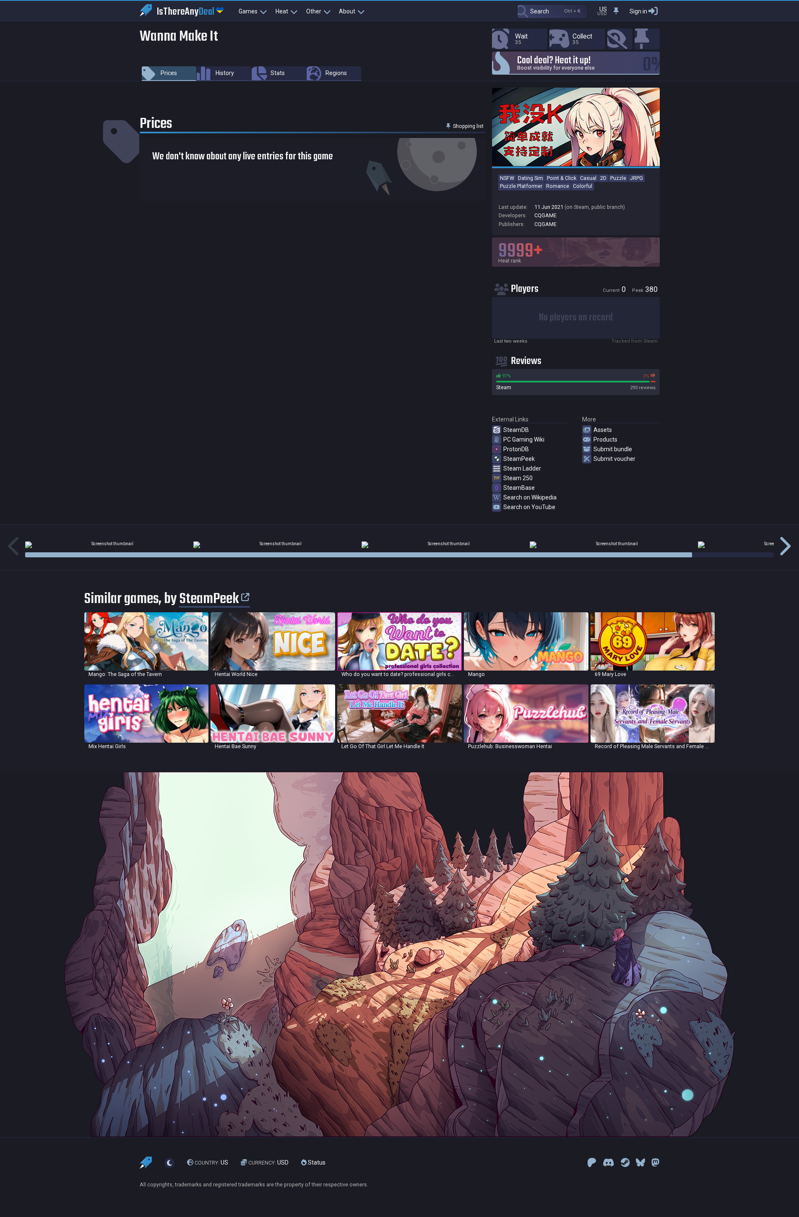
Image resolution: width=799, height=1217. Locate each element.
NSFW (507, 178)
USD (268, 1162)
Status (316, 1162)
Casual (588, 178)
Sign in (638, 11)
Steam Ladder (522, 468)
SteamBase (519, 487)
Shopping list (468, 126)
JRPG (636, 178)
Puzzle (618, 178)
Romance (557, 186)
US (211, 1162)
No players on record (576, 317)
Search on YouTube (529, 507)
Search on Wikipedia (530, 497)
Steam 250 (518, 478)
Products (605, 439)
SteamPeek (519, 458)
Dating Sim (530, 178)
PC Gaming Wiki (523, 439)
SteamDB (516, 429)
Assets (602, 429)
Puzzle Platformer (521, 186)
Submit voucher (614, 458)
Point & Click (561, 178)
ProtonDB (516, 449)
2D (603, 178)
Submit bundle (612, 449)
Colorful (582, 186)
